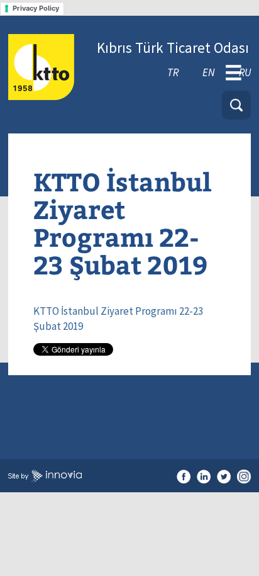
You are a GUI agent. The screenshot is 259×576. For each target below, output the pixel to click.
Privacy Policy (36, 8)
